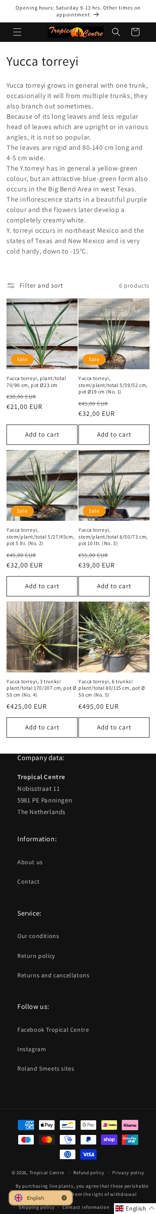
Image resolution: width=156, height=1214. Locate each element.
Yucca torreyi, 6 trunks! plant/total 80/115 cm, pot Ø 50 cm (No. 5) (111, 688)
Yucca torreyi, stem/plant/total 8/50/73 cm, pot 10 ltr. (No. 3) (113, 536)
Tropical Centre (47, 1173)
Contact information (85, 1207)
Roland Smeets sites (45, 1068)
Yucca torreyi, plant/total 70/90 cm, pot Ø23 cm (36, 381)
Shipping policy (37, 1207)
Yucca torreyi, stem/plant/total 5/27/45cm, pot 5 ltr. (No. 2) (40, 536)
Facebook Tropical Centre (53, 1029)
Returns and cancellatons (53, 975)
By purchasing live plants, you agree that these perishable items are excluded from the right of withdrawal (82, 1190)
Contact (28, 881)
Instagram (31, 1049)
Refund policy (88, 1173)
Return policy (36, 956)
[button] (17, 31)
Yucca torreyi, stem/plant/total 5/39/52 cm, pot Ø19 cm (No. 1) (113, 385)
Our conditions (38, 936)
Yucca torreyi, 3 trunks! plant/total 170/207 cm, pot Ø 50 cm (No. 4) (41, 688)
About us (30, 862)
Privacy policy (128, 1173)
